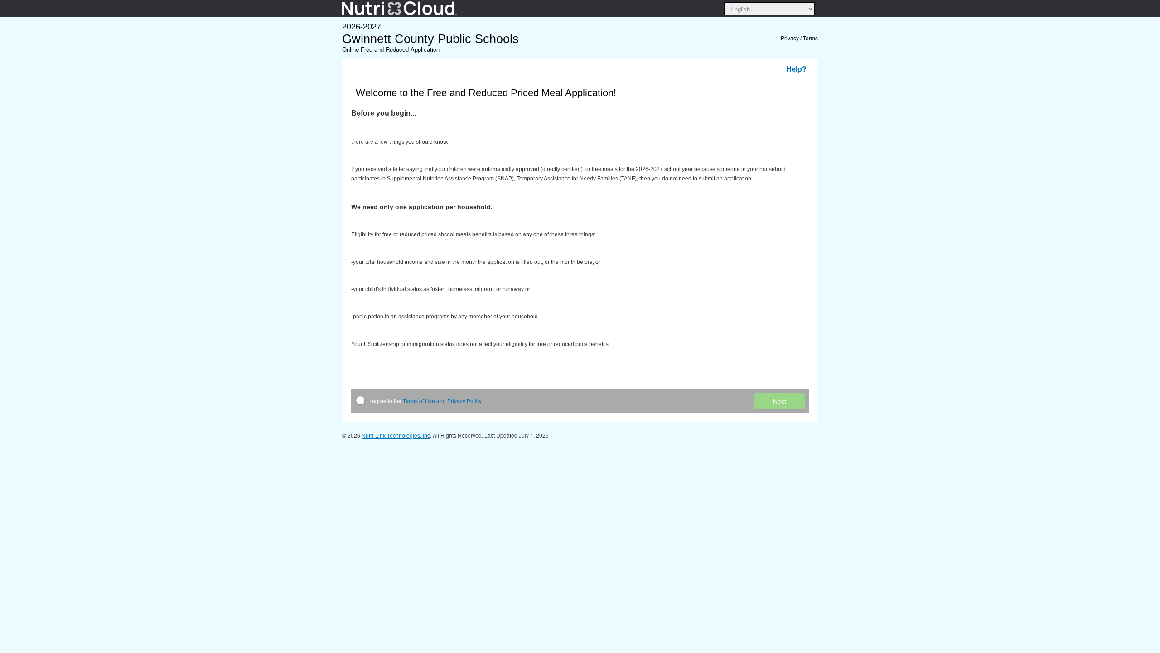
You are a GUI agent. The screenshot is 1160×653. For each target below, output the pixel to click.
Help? (796, 68)
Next (779, 401)
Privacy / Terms (799, 38)
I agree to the (425, 400)
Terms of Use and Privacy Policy (442, 400)
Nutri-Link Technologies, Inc (396, 435)
